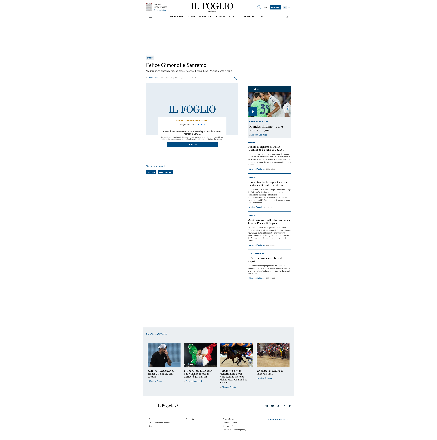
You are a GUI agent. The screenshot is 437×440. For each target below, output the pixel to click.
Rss (150, 426)
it (285, 7)
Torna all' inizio (276, 420)
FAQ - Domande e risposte (159, 423)
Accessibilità (228, 426)
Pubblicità (190, 419)
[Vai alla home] (212, 7)
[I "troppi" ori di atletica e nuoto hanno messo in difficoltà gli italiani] (200, 355)
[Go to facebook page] (267, 406)
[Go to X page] (278, 406)
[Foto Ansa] (269, 104)
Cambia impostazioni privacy (234, 430)
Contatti (152, 419)
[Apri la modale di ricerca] (286, 16)
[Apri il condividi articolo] (235, 77)
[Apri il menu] (150, 16)
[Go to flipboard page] (290, 406)
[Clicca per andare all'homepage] (167, 406)
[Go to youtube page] (272, 406)
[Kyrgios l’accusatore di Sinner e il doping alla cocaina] (164, 355)
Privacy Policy (228, 419)
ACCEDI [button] (201, 124)
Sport (150, 58)
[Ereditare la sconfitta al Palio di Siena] (273, 355)
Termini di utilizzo (230, 423)
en (289, 7)
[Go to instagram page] (284, 406)
